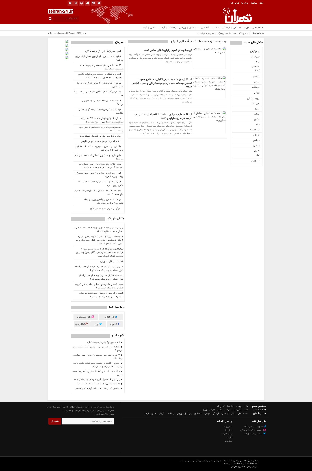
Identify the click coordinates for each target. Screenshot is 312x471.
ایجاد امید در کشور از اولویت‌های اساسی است (168, 50)
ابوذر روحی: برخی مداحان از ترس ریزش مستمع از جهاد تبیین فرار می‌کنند (99, 175)
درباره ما (244, 3)
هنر (257, 155)
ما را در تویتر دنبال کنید (253, 434)
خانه (261, 3)
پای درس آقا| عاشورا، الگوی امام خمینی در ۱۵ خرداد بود (98, 93)
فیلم (145, 28)
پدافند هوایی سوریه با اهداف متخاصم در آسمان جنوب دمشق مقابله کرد (98, 229)
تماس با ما (228, 426)
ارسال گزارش (227, 434)
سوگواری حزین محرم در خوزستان (105, 208)
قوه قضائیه (254, 130)
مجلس (256, 140)
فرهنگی (226, 28)
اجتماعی (237, 28)
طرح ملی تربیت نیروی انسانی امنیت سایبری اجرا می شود (99, 157)
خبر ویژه (255, 104)
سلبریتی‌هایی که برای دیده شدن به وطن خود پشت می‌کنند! (101, 129)
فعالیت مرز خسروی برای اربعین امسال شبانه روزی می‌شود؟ (99, 58)
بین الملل (193, 28)
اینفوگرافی (254, 51)
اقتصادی (205, 28)
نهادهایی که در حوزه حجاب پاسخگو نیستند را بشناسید (101, 111)
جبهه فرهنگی (253, 98)
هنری (256, 151)
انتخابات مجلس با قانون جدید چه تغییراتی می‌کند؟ (102, 102)
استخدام (228, 441)
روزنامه (254, 3)
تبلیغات (229, 437)
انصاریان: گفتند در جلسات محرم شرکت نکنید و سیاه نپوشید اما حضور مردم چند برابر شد (100, 76)
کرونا (257, 71)
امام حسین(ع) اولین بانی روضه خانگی (103, 51)
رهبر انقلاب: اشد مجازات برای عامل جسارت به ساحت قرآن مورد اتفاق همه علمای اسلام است (101, 166)
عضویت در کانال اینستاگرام (251, 430)
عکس (152, 28)
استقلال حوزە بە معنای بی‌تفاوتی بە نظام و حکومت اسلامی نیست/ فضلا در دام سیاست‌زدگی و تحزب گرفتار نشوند (162, 83)
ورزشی (182, 28)
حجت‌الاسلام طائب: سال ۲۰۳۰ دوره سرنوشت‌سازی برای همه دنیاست (98, 192)
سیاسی (216, 28)
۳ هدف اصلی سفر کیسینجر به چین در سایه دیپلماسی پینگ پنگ (101, 67)
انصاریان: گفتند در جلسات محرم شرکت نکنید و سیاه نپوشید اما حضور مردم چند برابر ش (212, 33)
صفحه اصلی (257, 28)
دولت (256, 109)
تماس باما (235, 3)
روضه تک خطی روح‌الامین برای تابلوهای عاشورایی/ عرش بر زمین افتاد (103, 201)
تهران (246, 28)
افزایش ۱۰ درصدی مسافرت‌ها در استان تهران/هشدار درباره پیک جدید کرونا (99, 268)
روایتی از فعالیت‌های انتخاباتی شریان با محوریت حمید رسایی (99, 85)
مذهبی (256, 146)
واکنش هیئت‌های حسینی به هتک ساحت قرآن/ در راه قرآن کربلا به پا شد (99, 148)
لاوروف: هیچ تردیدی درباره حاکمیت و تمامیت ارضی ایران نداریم (100, 183)
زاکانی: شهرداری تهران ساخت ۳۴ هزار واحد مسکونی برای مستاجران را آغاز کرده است (102, 120)
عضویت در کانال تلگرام (253, 426)
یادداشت (172, 28)
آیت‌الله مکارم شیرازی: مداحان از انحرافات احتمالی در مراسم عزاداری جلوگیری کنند (163, 116)
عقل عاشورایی (106, 261)
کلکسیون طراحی (238, 466)
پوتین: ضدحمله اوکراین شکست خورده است (100, 136)
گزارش (162, 28)
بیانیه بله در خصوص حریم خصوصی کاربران (101, 141)
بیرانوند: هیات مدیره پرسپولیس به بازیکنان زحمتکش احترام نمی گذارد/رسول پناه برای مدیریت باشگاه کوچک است (99, 240)
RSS (205, 410)
